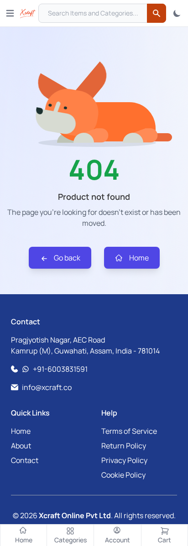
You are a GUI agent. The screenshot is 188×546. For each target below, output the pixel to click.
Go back (66, 258)
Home (138, 258)
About (21, 446)
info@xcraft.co (47, 387)
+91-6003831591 (60, 369)
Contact (24, 460)
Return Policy (123, 446)
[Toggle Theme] (177, 13)
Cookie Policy (123, 475)
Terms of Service (129, 431)
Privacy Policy (124, 460)
